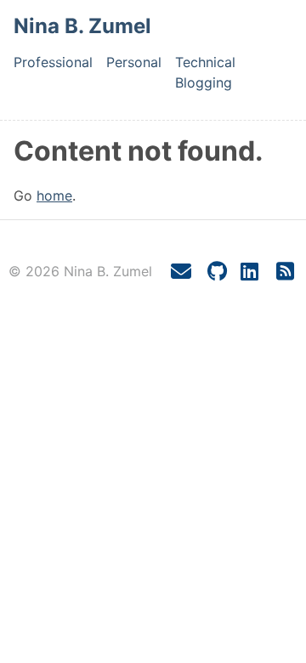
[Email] (181, 271)
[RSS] (285, 271)
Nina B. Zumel (82, 26)
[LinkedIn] (249, 271)
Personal (134, 62)
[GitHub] (217, 271)
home (54, 195)
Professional (53, 62)
